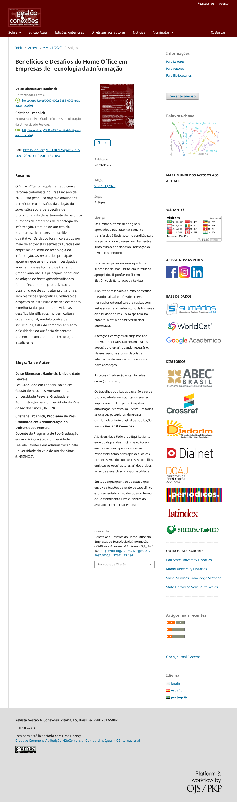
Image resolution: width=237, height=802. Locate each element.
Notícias (139, 32)
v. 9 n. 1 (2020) (52, 48)
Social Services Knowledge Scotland (193, 578)
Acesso (224, 3)
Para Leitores (175, 61)
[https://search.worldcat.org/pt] (190, 331)
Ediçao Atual (38, 32)
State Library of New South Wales (192, 587)
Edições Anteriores (69, 32)
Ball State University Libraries (189, 560)
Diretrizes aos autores (108, 32)
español (177, 690)
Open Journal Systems (183, 657)
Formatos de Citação (112, 564)
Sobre (13, 32)
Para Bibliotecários (179, 75)
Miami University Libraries (186, 569)
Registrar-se (205, 3)
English (177, 683)
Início (19, 48)
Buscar (219, 32)
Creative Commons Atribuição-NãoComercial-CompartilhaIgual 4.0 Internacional (77, 740)
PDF (104, 143)
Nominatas (162, 32)
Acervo (33, 48)
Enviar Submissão (182, 96)
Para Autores (175, 68)
